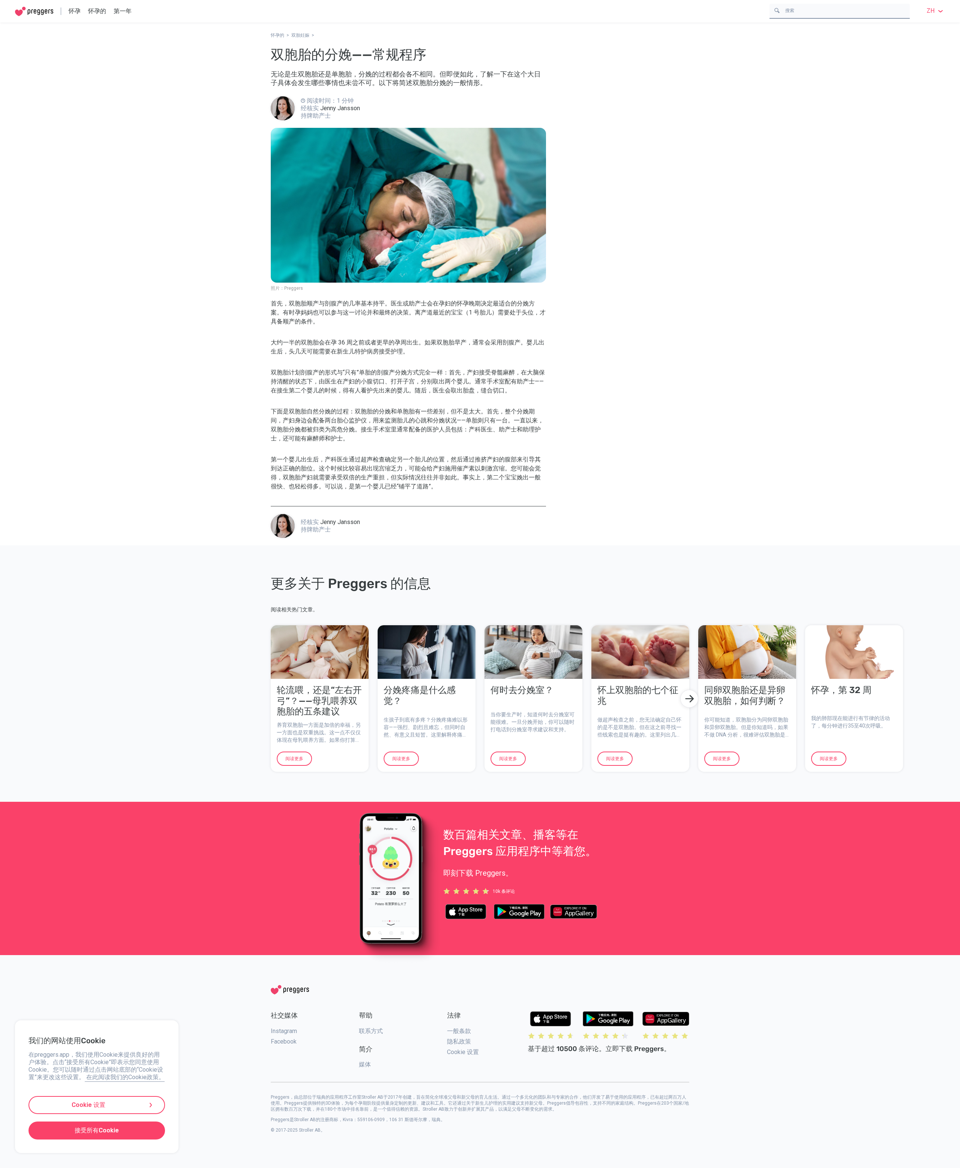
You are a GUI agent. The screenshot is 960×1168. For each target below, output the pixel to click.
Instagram (284, 1031)
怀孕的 (97, 11)
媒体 (365, 1064)
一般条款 (459, 1031)
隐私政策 (459, 1041)
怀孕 (75, 11)
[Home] (34, 11)
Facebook (284, 1041)
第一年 (123, 11)
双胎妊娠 (300, 35)
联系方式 (371, 1031)
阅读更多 (294, 758)
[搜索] (777, 9)
